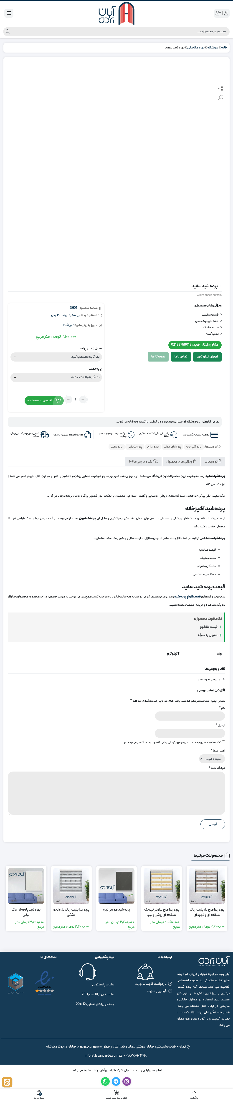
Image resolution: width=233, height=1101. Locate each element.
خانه (224, 47)
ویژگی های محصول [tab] (179, 461)
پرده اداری (153, 447)
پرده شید (74, 315)
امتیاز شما (218, 750)
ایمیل (220, 725)
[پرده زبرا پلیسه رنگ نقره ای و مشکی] (71, 886)
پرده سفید (117, 447)
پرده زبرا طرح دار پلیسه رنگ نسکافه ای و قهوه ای (207, 912)
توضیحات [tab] (211, 461)
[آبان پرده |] (116, 13)
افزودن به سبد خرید (39, 400)
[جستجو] (7, 31)
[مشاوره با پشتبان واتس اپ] (7, 1082)
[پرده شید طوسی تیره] (117, 886)
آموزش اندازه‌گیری (207, 356)
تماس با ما (181, 356)
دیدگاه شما (217, 768)
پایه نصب (95, 369)
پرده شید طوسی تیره (116, 909)
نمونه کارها (158, 356)
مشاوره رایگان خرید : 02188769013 (194, 344)
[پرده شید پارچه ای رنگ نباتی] (26, 886)
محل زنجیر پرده (91, 348)
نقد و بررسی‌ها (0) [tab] (141, 461)
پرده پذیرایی (135, 447)
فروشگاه (212, 47)
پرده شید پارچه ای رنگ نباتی (26, 912)
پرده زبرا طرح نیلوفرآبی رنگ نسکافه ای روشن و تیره (161, 912)
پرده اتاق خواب (172, 447)
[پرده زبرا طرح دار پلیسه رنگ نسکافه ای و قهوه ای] (207, 886)
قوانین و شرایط (157, 991)
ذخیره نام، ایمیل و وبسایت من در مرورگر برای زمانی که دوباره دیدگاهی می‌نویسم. (172, 742)
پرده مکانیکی (196, 47)
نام (222, 708)
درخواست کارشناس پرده (151, 984)
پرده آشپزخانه (194, 447)
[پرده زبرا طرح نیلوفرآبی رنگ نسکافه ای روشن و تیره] (162, 886)
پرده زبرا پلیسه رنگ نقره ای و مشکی (71, 912)
